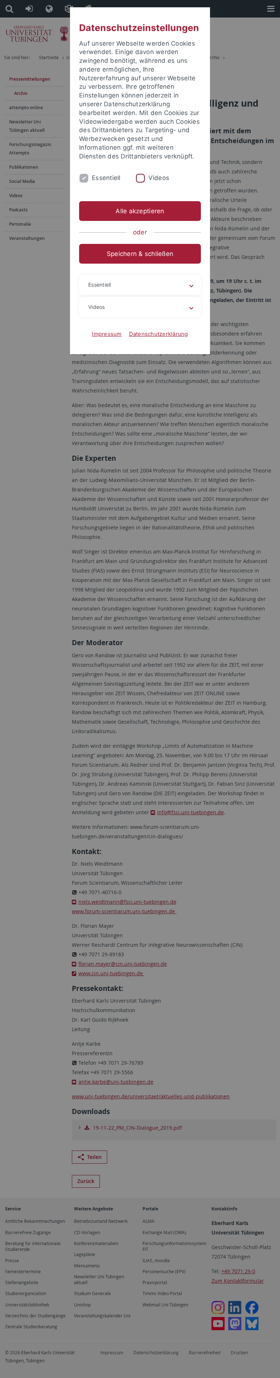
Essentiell (106, 177)
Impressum (106, 333)
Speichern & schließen (140, 253)
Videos (159, 177)
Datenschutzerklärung (158, 333)
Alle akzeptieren (140, 211)
